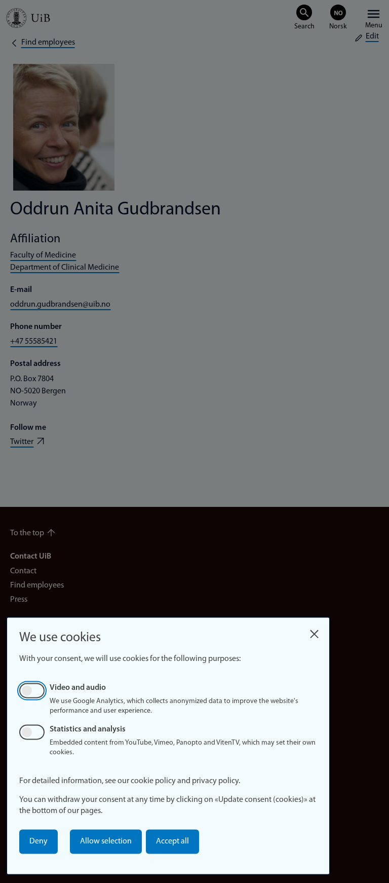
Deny (38, 841)
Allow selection (106, 841)
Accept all (172, 841)
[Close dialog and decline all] (314, 631)
